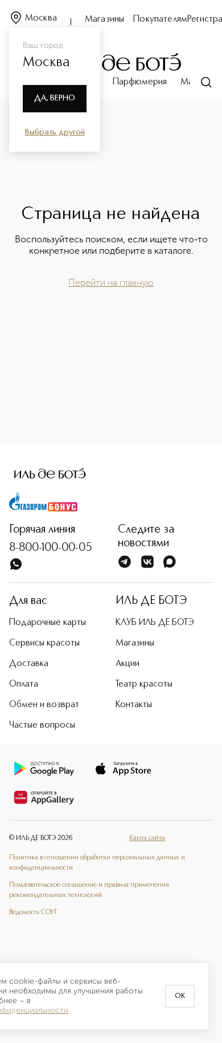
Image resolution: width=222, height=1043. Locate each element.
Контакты (134, 704)
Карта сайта (147, 838)
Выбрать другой (55, 132)
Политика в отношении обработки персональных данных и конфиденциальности (97, 862)
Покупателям (160, 19)
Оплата (23, 684)
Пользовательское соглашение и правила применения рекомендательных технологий (89, 890)
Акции (127, 663)
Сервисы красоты (44, 643)
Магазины (104, 19)
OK (180, 996)
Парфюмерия (140, 82)
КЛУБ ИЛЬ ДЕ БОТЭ (155, 622)
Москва (41, 18)
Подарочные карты (47, 622)
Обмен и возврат (44, 704)
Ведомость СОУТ (33, 912)
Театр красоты (144, 684)
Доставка (28, 663)
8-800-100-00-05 (50, 548)
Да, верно (54, 98)
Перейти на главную (111, 282)
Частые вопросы (42, 725)
